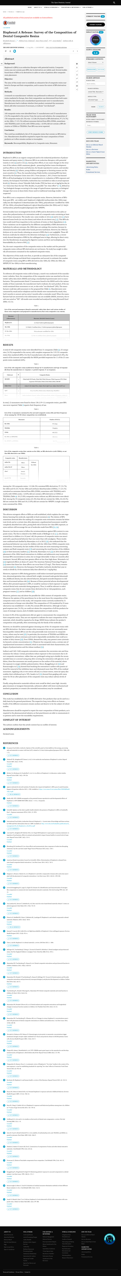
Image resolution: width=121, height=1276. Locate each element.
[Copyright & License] (77, 74)
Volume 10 (11, 11)
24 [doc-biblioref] (4, 564)
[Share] (77, 89)
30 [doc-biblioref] (22, 639)
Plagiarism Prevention (67, 1246)
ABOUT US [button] (37, 7)
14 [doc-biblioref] (47, 235)
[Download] (77, 67)
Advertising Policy (92, 167)
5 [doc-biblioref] (15, 173)
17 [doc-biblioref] (56, 534)
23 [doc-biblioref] (4, 562)
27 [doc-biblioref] (18, 591)
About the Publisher (9, 1237)
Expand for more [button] (61, 339)
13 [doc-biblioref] (65, 222)
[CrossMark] (9, 23)
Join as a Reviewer (92, 149)
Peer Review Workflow (48, 1253)
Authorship (26, 1246)
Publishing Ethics (66, 1255)
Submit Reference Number (95, 132)
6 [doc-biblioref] (8, 183)
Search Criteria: (93, 88)
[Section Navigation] (1, 63)
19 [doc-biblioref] (30, 549)
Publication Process (48, 1256)
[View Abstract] (6, 51)
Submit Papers (96, 25)
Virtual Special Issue (48, 1251)
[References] (77, 78)
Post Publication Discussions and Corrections (66, 1251)
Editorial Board (8, 1239)
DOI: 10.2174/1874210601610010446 (56, 47)
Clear (93, 106)
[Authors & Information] (77, 63)
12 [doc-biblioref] (57, 219)
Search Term (90, 80)
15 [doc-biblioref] (28, 242)
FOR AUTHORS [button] (87, 7)
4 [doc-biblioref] (16, 170)
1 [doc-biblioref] (23, 160)
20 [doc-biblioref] (4, 551)
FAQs (5, 1244)
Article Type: (92, 96)
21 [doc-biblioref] (28, 551)
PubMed (9, 766)
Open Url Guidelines (9, 1249)
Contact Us (27, 1272)
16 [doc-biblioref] (57, 527)
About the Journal (8, 1234)
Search (101, 106)
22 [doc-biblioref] (52, 551)
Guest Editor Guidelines (49, 1248)
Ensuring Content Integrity (49, 1241)
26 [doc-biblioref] (28, 581)
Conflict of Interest (67, 1239)
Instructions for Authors (29, 1256)
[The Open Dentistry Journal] (110, 1239)
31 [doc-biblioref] (31, 642)
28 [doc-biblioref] (33, 591)
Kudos (88, 169)
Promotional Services (93, 172)
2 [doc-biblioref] (15, 163)
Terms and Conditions (8, 1272)
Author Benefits (27, 1239)
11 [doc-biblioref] (63, 217)
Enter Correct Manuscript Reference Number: (95, 120)
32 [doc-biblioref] (42, 647)
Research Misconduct (67, 1257)
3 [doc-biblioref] (26, 163)
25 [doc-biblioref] (15, 567)
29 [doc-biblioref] (25, 634)
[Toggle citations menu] (14, 794)
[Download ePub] (10, 51)
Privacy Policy (19, 1272)
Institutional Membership (29, 1253)
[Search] (114, 2)
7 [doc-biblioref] (58, 186)
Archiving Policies (28, 1234)
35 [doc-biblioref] (41, 674)
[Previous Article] (73, 51)
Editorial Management (48, 1236)
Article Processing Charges (30, 1237)
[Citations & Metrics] (77, 71)
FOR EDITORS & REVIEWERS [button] (70, 7)
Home (30, 7)
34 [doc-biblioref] (19, 666)
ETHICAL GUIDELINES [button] (51, 7)
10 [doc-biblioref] (52, 217)
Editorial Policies (47, 1239)
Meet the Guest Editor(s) (10, 1242)
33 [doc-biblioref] (59, 664)
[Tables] (77, 85)
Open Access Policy (9, 1247)
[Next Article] (77, 51)
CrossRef (9, 764)
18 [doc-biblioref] (47, 541)
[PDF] (14, 51)
